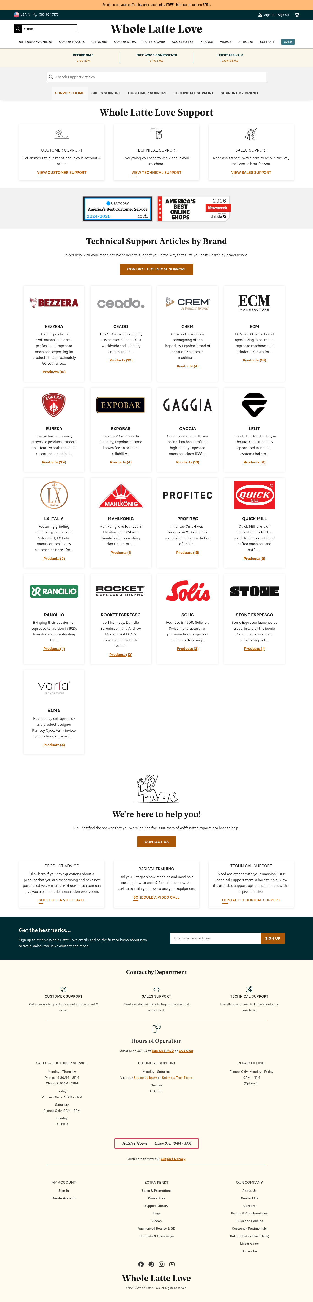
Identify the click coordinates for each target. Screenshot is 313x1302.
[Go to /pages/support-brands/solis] (187, 591)
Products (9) (254, 462)
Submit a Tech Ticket (177, 1078)
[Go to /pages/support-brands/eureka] (54, 405)
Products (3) (187, 648)
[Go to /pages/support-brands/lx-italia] (54, 495)
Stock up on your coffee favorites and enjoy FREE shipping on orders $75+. (156, 5)
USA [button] (22, 15)
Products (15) (54, 372)
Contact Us (249, 1198)
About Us (249, 1191)
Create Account (64, 1198)
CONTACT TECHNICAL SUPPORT (156, 269)
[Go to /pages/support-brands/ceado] (121, 303)
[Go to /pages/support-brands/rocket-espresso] (121, 591)
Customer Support (147, 93)
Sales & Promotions (156, 1191)
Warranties (156, 1198)
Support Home (70, 93)
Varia (54, 711)
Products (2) (54, 558)
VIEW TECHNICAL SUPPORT (156, 172)
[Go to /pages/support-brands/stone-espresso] (254, 591)
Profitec (187, 518)
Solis (187, 615)
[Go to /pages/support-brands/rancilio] (54, 591)
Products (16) (254, 360)
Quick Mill (254, 518)
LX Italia (54, 518)
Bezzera (54, 326)
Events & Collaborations (249, 1213)
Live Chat (186, 1051)
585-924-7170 (163, 1051)
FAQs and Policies (249, 1221)
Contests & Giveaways (156, 1236)
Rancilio (54, 615)
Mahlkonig (121, 518)
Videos (156, 1221)
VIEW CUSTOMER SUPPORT (62, 172)
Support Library (145, 1078)
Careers (249, 1206)
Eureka (54, 428)
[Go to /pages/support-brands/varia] (54, 687)
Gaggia (187, 428)
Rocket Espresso (121, 615)
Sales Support (106, 93)
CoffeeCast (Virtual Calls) (249, 1236)
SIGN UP (272, 938)
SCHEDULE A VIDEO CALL (62, 900)
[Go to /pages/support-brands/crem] (187, 303)
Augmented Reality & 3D (156, 1228)
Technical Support (194, 93)
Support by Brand (239, 93)
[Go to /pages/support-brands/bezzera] (54, 303)
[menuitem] (63, 1190)
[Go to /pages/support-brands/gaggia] (187, 405)
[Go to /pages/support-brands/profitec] (187, 495)
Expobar (121, 428)
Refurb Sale (83, 55)
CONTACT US (157, 842)
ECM (254, 326)
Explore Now (230, 61)
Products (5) (254, 558)
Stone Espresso (254, 615)
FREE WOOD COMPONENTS (156, 55)
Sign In (63, 1191)
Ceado (120, 326)
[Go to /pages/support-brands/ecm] (254, 303)
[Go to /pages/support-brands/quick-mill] (254, 495)
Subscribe (249, 1251)
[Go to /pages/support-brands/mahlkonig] (121, 495)
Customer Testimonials (249, 1228)
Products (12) (120, 654)
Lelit (254, 428)
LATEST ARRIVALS (230, 55)
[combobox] (49, 29)
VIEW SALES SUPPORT (251, 172)
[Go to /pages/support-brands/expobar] (121, 405)
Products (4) (187, 366)
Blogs (156, 1213)
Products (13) (187, 462)
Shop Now (83, 61)
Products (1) (120, 552)
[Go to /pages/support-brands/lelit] (254, 405)
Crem (187, 326)
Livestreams (249, 1244)
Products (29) (54, 462)
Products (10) (120, 360)
